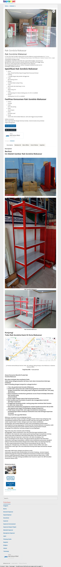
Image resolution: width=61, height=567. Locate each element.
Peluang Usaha (7, 539)
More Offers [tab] (26, 145)
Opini (4, 536)
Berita (5, 508)
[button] (53, 11)
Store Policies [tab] (34, 145)
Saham (5, 548)
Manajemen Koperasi (9, 533)
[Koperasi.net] (9, 1)
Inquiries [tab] (42, 145)
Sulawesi (12, 141)
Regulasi (5, 542)
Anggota (5, 505)
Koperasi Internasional (9, 524)
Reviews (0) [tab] (18, 145)
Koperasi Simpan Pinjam (9, 527)
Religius (5, 545)
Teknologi (6, 551)
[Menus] (57, 1)
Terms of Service (23, 563)
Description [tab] (10, 145)
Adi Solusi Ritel (15, 135)
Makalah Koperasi (8, 530)
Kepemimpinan (7, 515)
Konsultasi (6, 518)
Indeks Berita (14, 563)
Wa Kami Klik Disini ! (10, 126)
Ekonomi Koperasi (8, 511)
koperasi (5, 521)
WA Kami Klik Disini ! (10, 484)
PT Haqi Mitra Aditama (10, 489)
